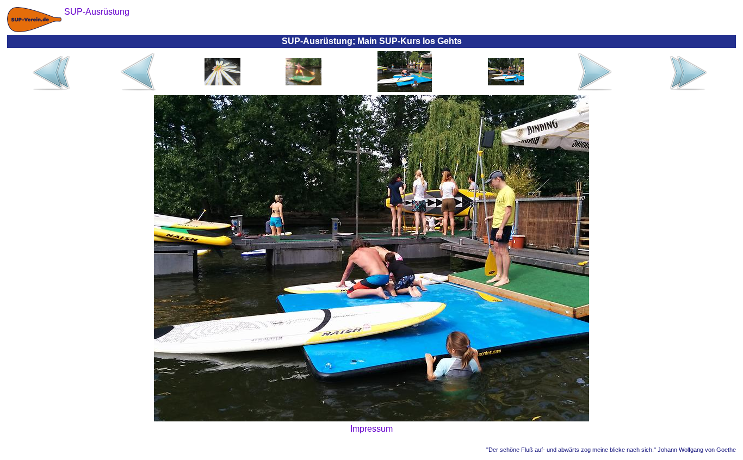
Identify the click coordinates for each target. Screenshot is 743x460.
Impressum (371, 428)
